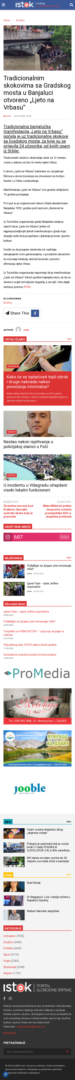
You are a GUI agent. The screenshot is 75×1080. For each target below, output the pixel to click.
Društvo (7, 302)
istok (8, 116)
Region (7, 973)
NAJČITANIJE (13, 558)
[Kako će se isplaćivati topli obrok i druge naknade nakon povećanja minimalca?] (37, 358)
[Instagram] (10, 998)
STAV (8, 875)
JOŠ (69, 339)
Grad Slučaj (33, 882)
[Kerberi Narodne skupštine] (14, 915)
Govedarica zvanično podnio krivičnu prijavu (29, 654)
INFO (8, 822)
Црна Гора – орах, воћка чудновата (26, 611)
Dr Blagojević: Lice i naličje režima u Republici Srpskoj (48, 898)
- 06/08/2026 (38, 574)
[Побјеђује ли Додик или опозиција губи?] (14, 571)
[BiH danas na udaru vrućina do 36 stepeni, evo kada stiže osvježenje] (14, 862)
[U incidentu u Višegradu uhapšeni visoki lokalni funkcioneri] (37, 467)
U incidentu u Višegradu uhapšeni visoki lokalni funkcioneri (35, 488)
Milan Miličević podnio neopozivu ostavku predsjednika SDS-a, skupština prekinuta (57, 511)
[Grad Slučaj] (14, 886)
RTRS (27, 287)
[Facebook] (35, 313)
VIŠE (68, 558)
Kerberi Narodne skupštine (43, 911)
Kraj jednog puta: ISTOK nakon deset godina (30, 644)
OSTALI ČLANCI (15, 339)
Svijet (6, 960)
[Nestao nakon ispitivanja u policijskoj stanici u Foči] (37, 424)
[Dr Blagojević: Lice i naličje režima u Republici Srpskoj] (14, 901)
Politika (8, 948)
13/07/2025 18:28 (22, 116)
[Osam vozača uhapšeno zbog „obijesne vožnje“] (14, 833)
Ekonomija (13, 366)
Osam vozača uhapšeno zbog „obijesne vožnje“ (45, 831)
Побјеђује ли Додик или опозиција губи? (29, 621)
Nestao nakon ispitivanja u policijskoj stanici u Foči (28, 444)
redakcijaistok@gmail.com (31, 1026)
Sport (6, 954)
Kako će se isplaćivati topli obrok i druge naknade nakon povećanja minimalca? (37, 381)
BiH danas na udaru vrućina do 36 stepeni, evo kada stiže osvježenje (48, 859)
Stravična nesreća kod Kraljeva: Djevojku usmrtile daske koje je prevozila (18, 511)
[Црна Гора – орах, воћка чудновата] (14, 589)
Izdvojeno (9, 936)
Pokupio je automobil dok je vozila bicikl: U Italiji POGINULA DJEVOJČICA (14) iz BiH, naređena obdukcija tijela (48, 848)
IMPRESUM (9, 1033)
